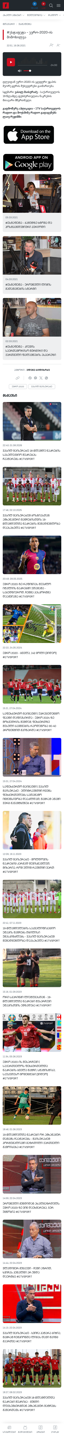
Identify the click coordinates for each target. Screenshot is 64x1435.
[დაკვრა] (11, 62)
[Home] (6, 5)
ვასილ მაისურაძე (41, 387)
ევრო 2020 (18, 387)
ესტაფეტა (24, 24)
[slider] (30, 71)
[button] (13, 15)
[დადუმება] (19, 71)
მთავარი (9, 24)
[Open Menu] (58, 5)
